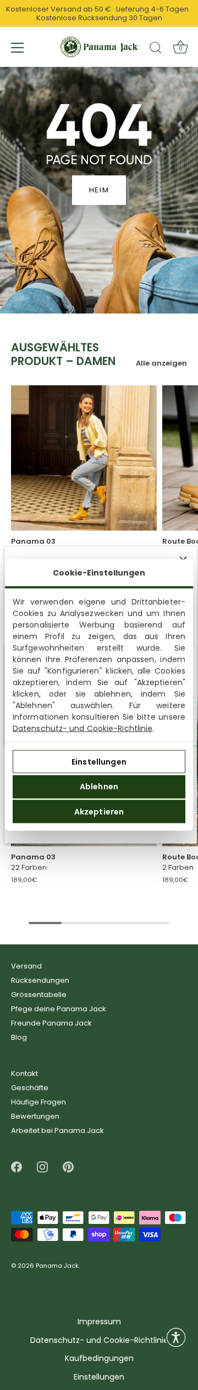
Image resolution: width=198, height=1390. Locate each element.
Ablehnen (99, 786)
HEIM (99, 190)
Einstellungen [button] (99, 1377)
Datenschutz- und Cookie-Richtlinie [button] (99, 1340)
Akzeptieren (99, 811)
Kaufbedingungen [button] (99, 1358)
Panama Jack (57, 1266)
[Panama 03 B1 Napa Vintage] (84, 458)
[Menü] (18, 48)
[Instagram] (42, 1166)
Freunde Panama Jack (51, 1023)
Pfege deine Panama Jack (58, 1009)
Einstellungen (99, 761)
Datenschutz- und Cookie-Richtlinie (82, 728)
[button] (176, 1337)
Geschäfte (29, 1088)
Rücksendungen (40, 980)
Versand (26, 966)
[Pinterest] (68, 1166)
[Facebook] (16, 1166)
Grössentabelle (39, 994)
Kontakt (24, 1073)
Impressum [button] (99, 1322)
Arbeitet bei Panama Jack (57, 1130)
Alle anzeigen (161, 363)
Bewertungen (35, 1116)
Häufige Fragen (38, 1102)
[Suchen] (156, 49)
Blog (19, 1037)
